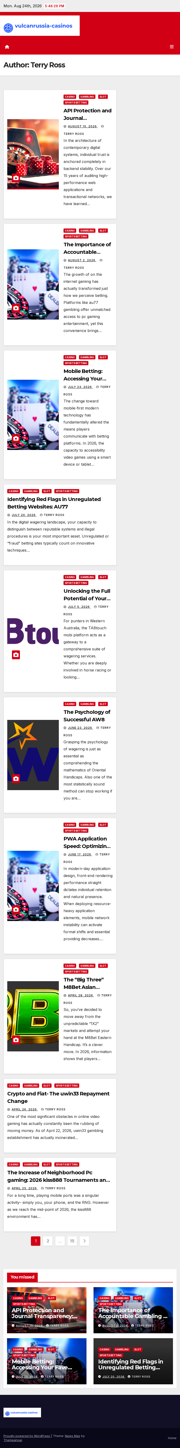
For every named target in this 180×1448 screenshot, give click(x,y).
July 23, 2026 (80, 387)
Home (172, 1438)
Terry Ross (54, 515)
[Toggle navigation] (171, 47)
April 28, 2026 (81, 995)
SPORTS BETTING (76, 102)
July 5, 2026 (79, 606)
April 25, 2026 (25, 1188)
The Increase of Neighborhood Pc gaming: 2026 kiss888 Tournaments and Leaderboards (58, 1180)
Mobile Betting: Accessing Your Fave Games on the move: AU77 (40, 1370)
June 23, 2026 (80, 728)
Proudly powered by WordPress (27, 1436)
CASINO (70, 96)
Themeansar (13, 1440)
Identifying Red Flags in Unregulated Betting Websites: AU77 (130, 1367)
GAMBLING (87, 96)
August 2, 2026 (82, 260)
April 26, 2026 (25, 1109)
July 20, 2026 (24, 515)
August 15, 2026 (83, 126)
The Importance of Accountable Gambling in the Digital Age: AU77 (133, 1316)
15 (72, 1240)
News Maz (72, 1436)
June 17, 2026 (80, 854)
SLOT (103, 96)
